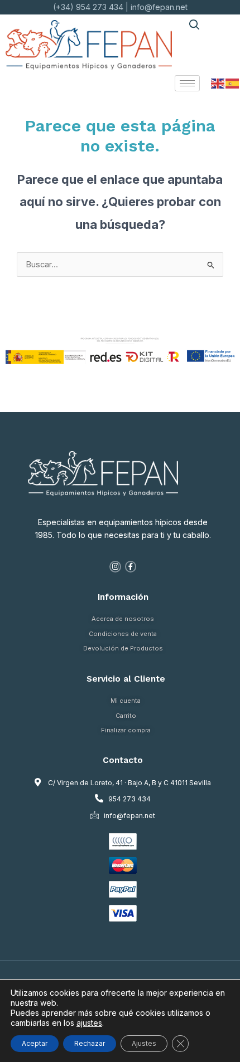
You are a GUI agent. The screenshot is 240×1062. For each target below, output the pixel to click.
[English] (218, 83)
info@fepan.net (159, 7)
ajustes (89, 1022)
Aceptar (34, 1043)
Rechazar (89, 1043)
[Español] (232, 83)
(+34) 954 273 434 (88, 7)
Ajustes (144, 1043)
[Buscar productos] (193, 24)
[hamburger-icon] (187, 83)
